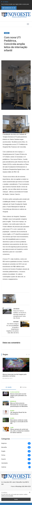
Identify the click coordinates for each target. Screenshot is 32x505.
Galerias (3, 467)
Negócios (4, 443)
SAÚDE (7, 33)
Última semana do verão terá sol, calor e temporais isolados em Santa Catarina (19, 430)
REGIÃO (12, 410)
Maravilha (4, 447)
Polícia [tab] (24, 387)
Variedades (4, 463)
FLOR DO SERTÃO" (11, 359)
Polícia (3, 455)
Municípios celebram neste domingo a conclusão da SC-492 (19, 421)
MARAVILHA (13, 401)
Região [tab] (9, 387)
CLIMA (11, 427)
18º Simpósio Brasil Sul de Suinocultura (18, 413)
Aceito (16, 499)
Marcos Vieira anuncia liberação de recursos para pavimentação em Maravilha (19, 404)
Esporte (3, 459)
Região (3, 451)
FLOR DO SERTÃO (14, 392)
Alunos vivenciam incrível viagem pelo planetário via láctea (14, 375)
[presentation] (26, 354)
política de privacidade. (7, 495)
